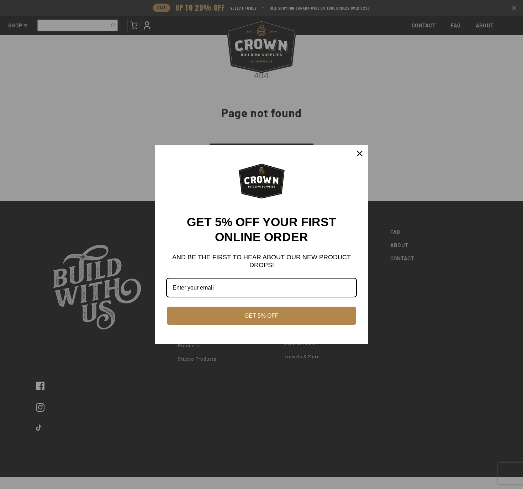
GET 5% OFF (261, 316)
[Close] (359, 153)
